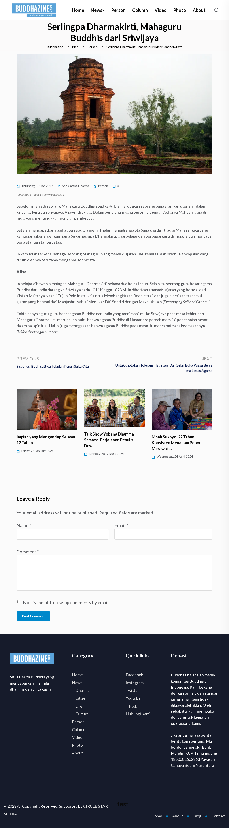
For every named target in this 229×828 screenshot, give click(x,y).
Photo (179, 10)
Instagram (135, 682)
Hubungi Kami (138, 713)
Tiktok (131, 706)
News (96, 10)
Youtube (133, 698)
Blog (197, 815)
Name (24, 525)
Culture (82, 713)
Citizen (81, 698)
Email (121, 525)
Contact (218, 815)
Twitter (132, 690)
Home (78, 10)
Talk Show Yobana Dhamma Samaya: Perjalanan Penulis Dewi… (109, 440)
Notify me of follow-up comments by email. (66, 602)
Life (78, 706)
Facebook (134, 674)
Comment (28, 551)
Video (161, 10)
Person (118, 10)
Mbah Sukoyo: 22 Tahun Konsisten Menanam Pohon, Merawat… (177, 442)
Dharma (82, 690)
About (199, 10)
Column (140, 10)
